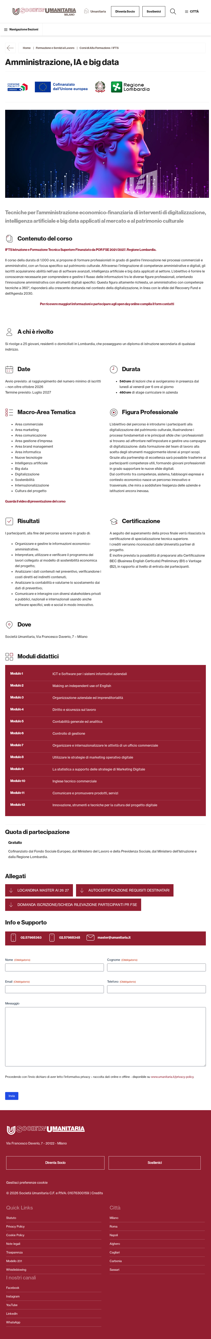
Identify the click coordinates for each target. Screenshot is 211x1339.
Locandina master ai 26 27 (43, 890)
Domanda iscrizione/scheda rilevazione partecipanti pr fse (77, 904)
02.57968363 (31, 937)
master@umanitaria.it (114, 937)
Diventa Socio (125, 11)
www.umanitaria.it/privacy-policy (172, 1076)
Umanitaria (98, 11)
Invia (12, 1096)
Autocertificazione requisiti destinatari (128, 890)
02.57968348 (69, 937)
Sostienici (154, 11)
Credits (97, 1193)
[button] (173, 11)
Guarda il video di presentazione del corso (35, 501)
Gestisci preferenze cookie (27, 1182)
